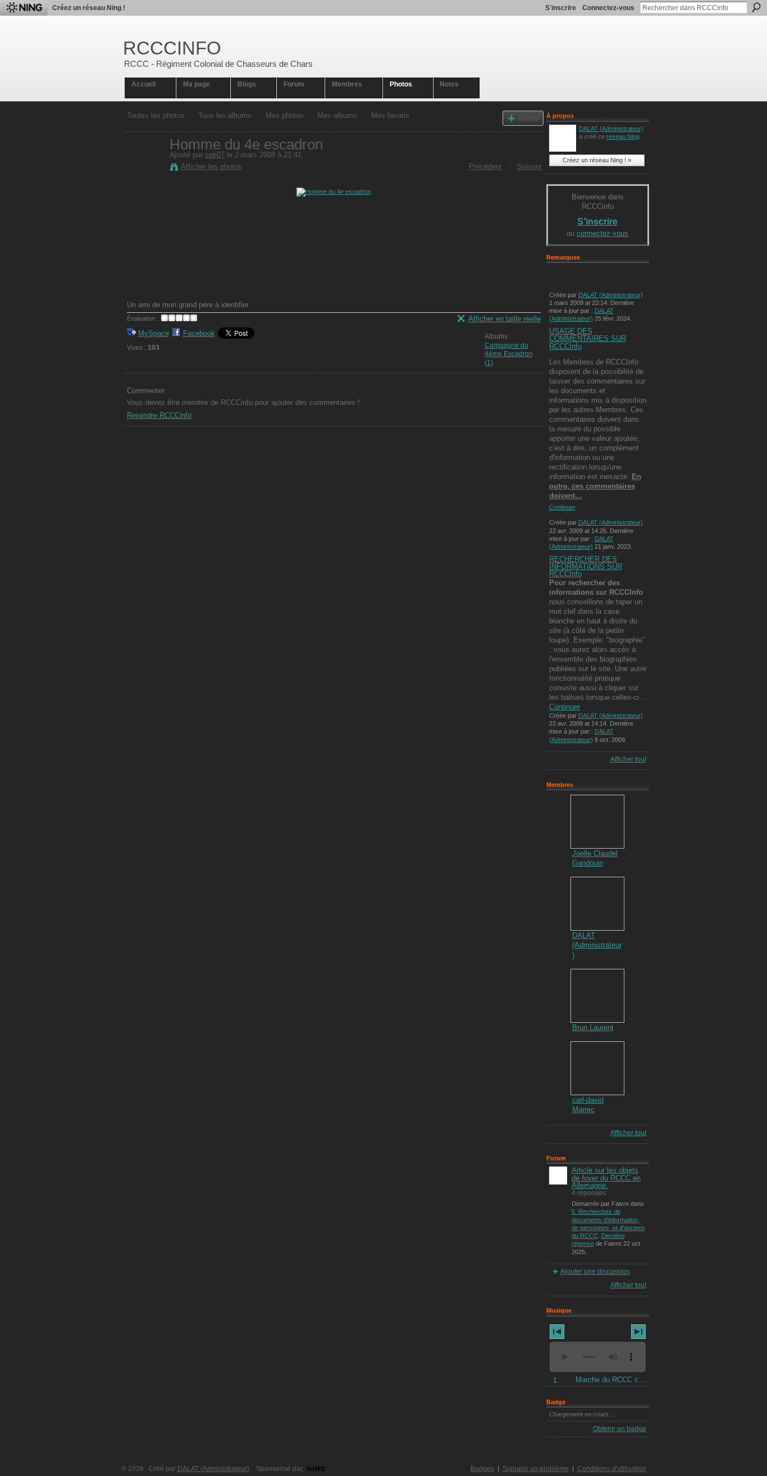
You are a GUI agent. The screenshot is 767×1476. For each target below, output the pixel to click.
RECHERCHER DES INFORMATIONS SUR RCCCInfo (585, 566)
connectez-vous (602, 233)
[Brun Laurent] (597, 996)
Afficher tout (628, 759)
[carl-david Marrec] (597, 1068)
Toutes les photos (156, 115)
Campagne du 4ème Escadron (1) (509, 354)
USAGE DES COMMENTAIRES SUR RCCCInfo (587, 338)
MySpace (153, 333)
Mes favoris (390, 115)
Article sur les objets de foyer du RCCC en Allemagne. (606, 1177)
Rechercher (756, 7)
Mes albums (337, 115)
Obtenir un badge (619, 1429)
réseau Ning (623, 136)
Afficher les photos (211, 166)
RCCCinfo (172, 48)
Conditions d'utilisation (611, 1469)
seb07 (215, 155)
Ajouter (529, 118)
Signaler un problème (536, 1469)
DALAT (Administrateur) (611, 128)
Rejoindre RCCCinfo (159, 415)
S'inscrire (560, 8)
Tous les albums (225, 115)
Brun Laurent (593, 1027)
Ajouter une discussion (595, 1271)
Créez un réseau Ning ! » (597, 160)
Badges (482, 1469)
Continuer (562, 507)
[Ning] (24, 8)
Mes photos (285, 115)
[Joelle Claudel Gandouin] (597, 822)
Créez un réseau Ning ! (88, 8)
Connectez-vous (608, 8)
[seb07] (145, 168)
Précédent (485, 166)
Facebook (199, 333)
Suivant (529, 166)
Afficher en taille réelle (504, 319)
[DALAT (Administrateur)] (597, 904)
